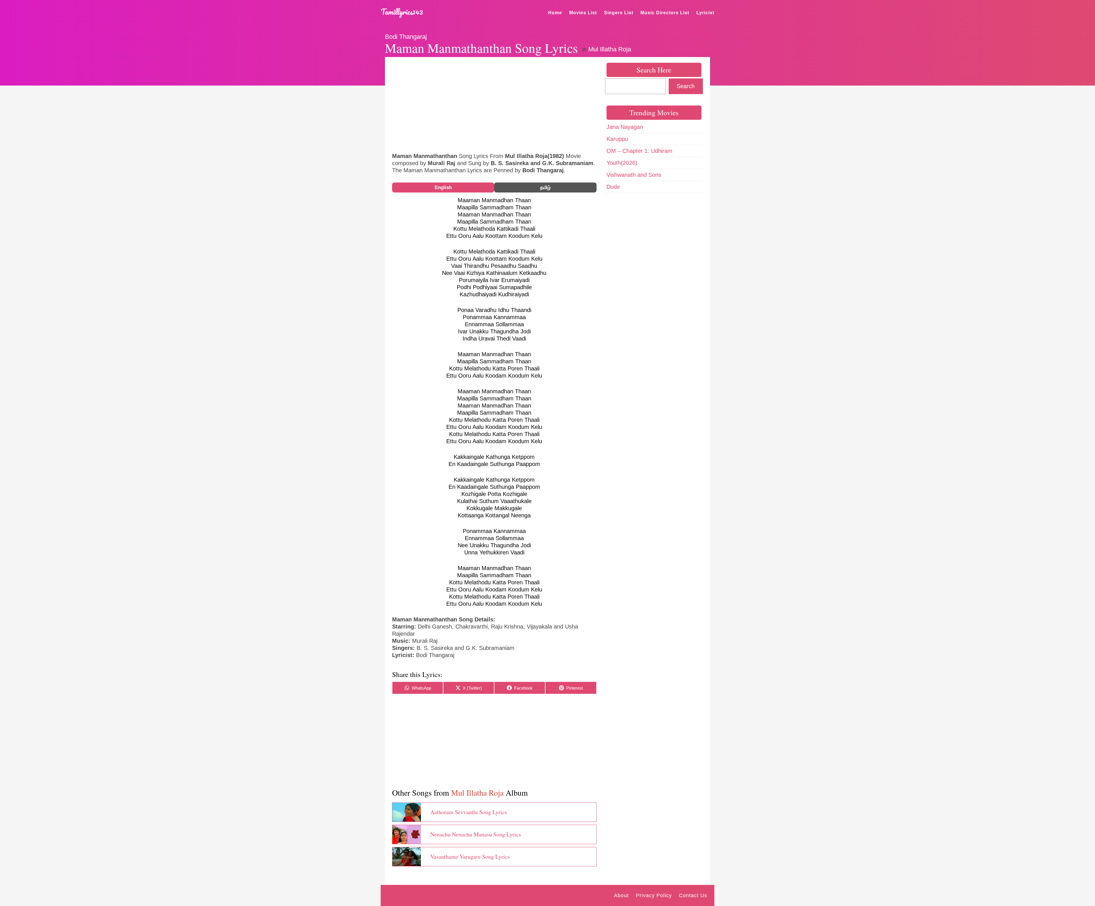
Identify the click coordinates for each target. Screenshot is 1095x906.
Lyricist (705, 12)
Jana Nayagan (625, 127)
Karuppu (617, 139)
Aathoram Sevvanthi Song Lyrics (468, 812)
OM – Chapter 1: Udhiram (639, 151)
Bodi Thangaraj (406, 36)
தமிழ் (545, 187)
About (621, 895)
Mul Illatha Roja (609, 49)
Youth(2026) (622, 163)
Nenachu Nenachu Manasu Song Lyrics (475, 834)
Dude (613, 187)
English (443, 187)
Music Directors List (664, 12)
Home (555, 12)
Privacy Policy (654, 895)
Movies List (583, 12)
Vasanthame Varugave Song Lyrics (470, 856)
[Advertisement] (494, 104)
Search (686, 86)
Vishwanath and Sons (634, 175)
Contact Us (693, 895)
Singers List (618, 12)
